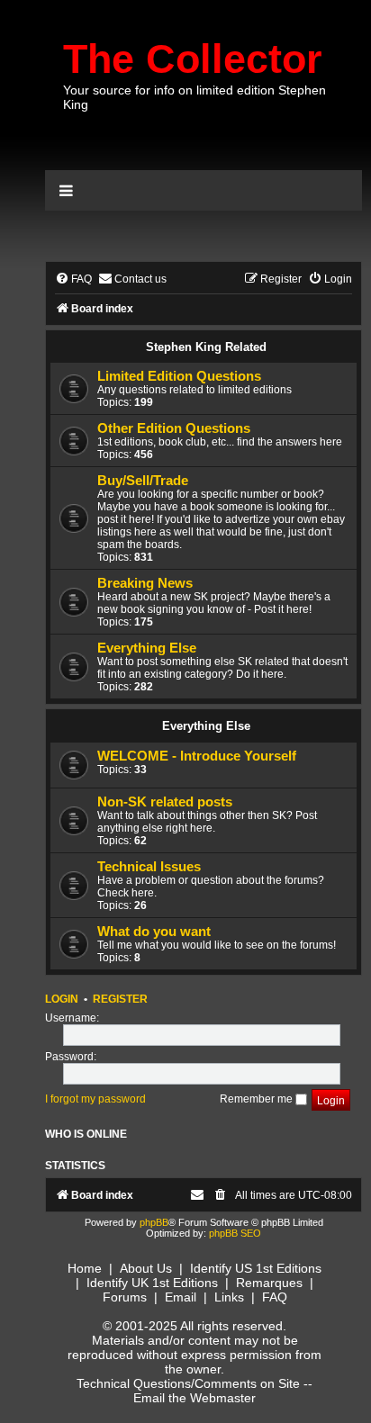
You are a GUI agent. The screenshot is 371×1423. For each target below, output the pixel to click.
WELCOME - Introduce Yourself (196, 756)
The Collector (192, 59)
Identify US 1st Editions (255, 1268)
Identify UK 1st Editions (152, 1282)
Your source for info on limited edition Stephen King (194, 97)
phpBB (154, 1222)
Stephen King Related (206, 347)
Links (229, 1297)
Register (120, 999)
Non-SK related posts (164, 802)
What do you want (154, 931)
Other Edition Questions (173, 428)
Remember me (257, 1099)
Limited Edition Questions (179, 376)
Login (61, 999)
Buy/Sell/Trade (142, 480)
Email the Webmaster (194, 1398)
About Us (146, 1268)
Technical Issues (149, 867)
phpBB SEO (235, 1233)
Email (180, 1297)
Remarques (269, 1282)
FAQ (274, 1297)
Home (85, 1268)
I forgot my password (95, 1099)
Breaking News (145, 583)
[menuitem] (73, 279)
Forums (125, 1297)
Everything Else (146, 648)
